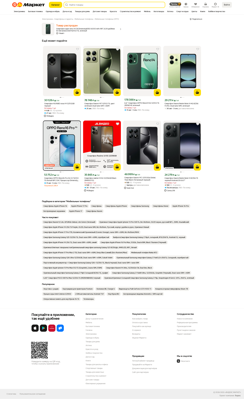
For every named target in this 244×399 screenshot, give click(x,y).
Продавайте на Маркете (142, 365)
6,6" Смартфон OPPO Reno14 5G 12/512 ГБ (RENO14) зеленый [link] (141, 104)
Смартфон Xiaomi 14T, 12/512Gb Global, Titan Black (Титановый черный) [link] (140, 179)
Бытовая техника (93, 326)
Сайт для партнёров (140, 372)
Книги (88, 361)
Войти (227, 5)
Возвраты (136, 334)
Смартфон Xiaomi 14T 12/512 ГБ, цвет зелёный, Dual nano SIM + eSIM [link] (99, 105)
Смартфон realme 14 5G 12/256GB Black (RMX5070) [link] (100, 179)
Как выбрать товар (140, 319)
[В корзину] (77, 92)
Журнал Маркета (139, 338)
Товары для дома (93, 342)
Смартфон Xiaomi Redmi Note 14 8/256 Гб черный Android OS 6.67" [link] (181, 179)
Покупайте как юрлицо (141, 326)
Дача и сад (90, 357)
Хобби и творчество (94, 353)
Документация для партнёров (144, 368)
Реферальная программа (187, 323)
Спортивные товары (94, 368)
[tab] (19, 12)
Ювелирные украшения (95, 383)
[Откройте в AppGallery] (51, 331)
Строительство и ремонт (96, 376)
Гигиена (89, 330)
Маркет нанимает (184, 334)
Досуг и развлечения (94, 319)
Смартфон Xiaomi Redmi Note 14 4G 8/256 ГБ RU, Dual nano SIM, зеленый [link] (181, 105)
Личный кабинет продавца (143, 361)
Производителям (184, 326)
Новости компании (185, 319)
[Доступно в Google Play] (43, 331)
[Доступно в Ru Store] (60, 331)
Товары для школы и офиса (97, 364)
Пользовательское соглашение (32, 394)
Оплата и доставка (140, 323)
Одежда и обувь (92, 338)
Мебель (89, 323)
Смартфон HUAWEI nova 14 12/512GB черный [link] (59, 105)
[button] (194, 361)
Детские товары (92, 380)
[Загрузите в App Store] (35, 331)
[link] (55, 206)
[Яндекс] (238, 396)
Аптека (89, 345)
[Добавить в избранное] (77, 49)
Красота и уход (92, 349)
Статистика (11, 394)
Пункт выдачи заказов (186, 330)
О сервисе (136, 330)
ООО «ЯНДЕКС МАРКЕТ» (230, 392)
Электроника (91, 334)
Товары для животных (95, 372)
